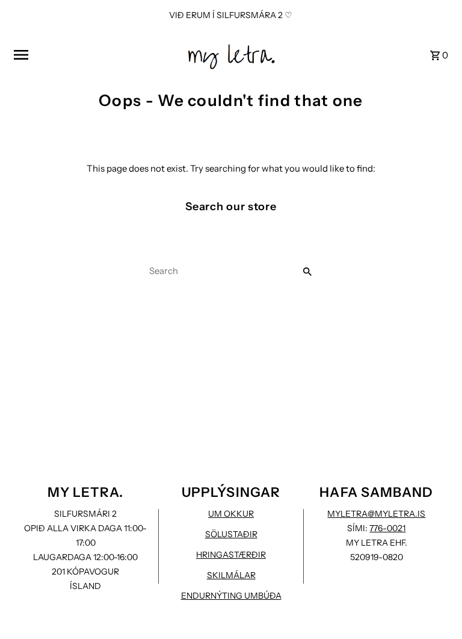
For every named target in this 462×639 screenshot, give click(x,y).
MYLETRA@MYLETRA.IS (376, 513)
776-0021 (387, 528)
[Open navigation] (96, 55)
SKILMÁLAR (231, 575)
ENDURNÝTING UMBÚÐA (231, 595)
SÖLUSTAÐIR (231, 534)
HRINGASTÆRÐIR (231, 554)
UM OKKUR (231, 513)
